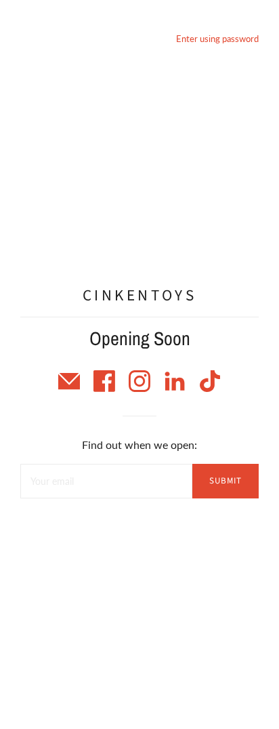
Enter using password (217, 38)
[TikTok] (210, 387)
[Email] (70, 387)
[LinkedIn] (176, 387)
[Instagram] (141, 387)
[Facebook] (105, 387)
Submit (225, 481)
